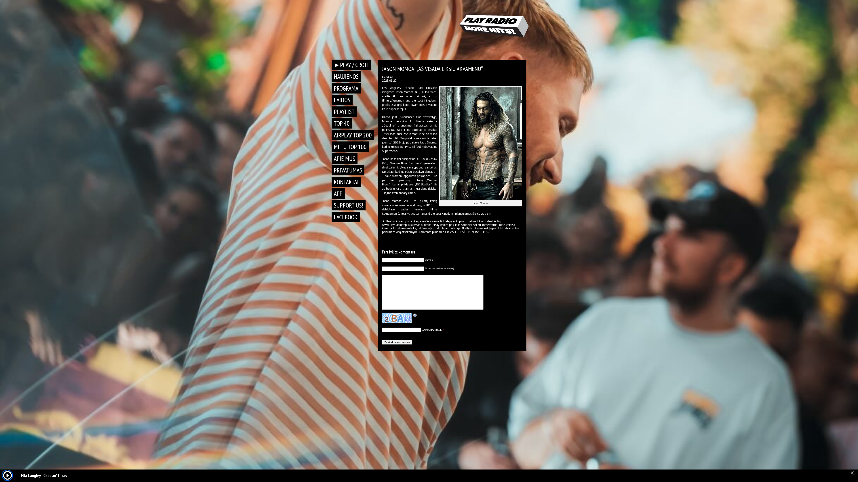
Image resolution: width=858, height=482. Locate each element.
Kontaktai (346, 182)
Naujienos (346, 76)
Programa (346, 88)
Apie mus (344, 158)
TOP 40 (342, 123)
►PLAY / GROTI (351, 65)
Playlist (344, 112)
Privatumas (348, 170)
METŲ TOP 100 (350, 147)
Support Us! (348, 205)
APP (338, 193)
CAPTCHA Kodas (432, 329)
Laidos (342, 100)
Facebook (346, 217)
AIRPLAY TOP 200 (353, 135)
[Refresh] (415, 315)
